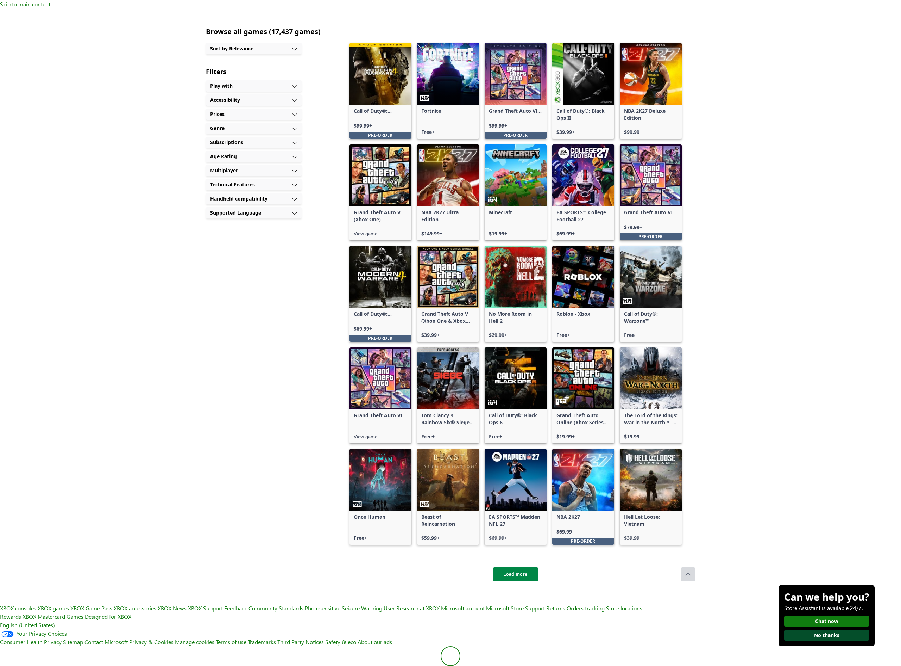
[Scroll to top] (688, 574)
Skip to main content (25, 4)
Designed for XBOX (108, 616)
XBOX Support (205, 608)
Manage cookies (194, 642)
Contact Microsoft (106, 642)
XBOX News (172, 608)
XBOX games (53, 608)
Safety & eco (340, 642)
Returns (555, 608)
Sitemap (73, 642)
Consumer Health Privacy (31, 642)
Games (75, 616)
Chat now (826, 621)
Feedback (235, 608)
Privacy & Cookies (151, 642)
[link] (380, 91)
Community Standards (275, 608)
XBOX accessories (135, 608)
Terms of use (231, 642)
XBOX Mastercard (44, 616)
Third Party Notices (300, 642)
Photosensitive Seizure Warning (343, 608)
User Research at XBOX (412, 608)
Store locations (624, 608)
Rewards (10, 616)
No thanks (826, 635)
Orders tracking (586, 608)
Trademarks (262, 642)
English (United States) (27, 625)
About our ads (375, 642)
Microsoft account (463, 608)
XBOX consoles (18, 608)
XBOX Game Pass (91, 608)
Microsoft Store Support (515, 608)
